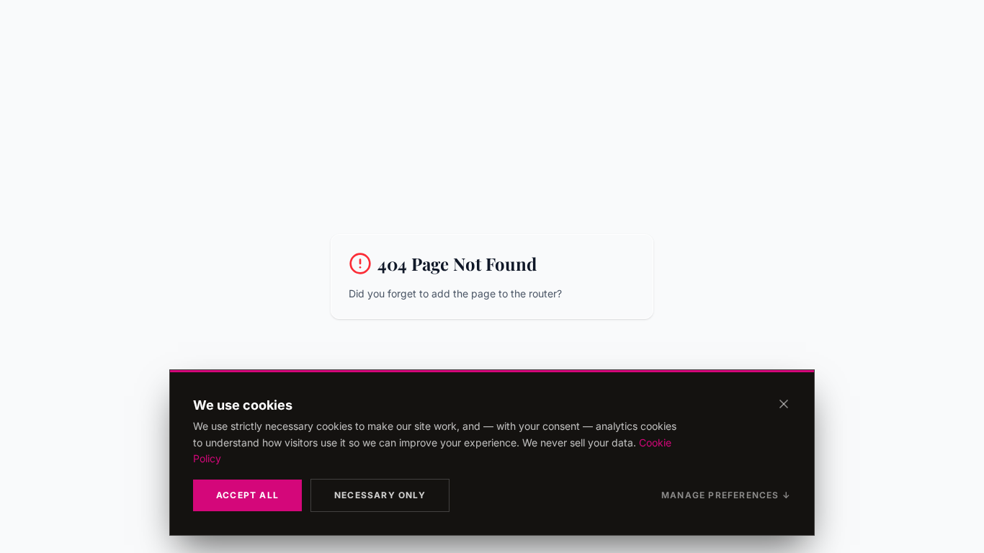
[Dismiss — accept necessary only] (784, 404)
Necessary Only (380, 495)
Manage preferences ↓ (726, 495)
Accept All (247, 495)
